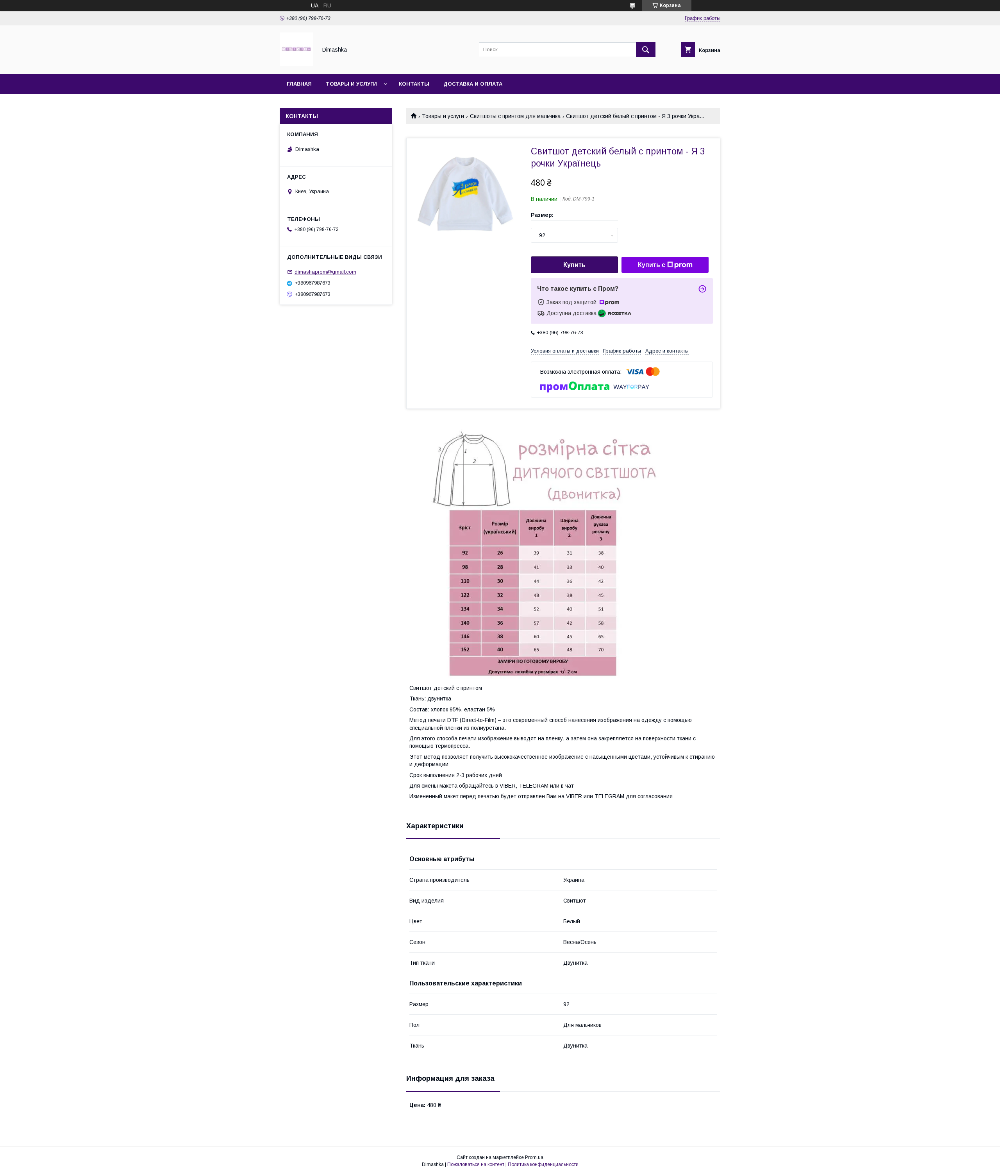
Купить (574, 265)
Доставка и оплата (472, 84)
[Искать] (645, 49)
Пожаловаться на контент (475, 1164)
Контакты (414, 84)
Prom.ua (534, 1157)
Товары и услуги (351, 84)
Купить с (651, 265)
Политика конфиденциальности (543, 1164)
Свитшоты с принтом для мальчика (515, 116)
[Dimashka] (296, 64)
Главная (299, 84)
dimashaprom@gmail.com (325, 272)
